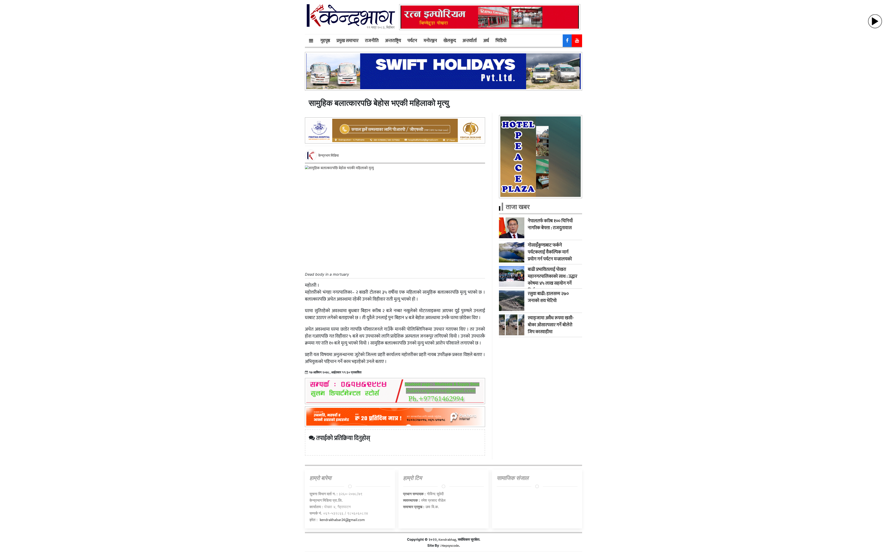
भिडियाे (501, 41)
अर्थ (486, 41)
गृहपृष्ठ (325, 41)
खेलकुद (450, 41)
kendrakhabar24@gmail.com (342, 520)
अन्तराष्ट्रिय (393, 41)
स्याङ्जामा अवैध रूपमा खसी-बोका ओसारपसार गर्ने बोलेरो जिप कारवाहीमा (551, 325)
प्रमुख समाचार (347, 41)
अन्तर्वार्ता (469, 41)
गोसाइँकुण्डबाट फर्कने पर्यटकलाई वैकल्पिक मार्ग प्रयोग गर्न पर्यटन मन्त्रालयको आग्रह (550, 255)
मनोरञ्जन (430, 41)
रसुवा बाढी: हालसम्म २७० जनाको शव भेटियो (548, 297)
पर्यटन (412, 41)
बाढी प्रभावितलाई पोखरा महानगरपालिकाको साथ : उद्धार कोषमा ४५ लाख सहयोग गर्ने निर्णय (552, 279)
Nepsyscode (450, 546)
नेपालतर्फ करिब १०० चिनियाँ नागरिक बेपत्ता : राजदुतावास (550, 224)
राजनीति (372, 41)
